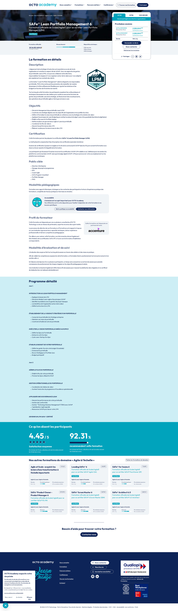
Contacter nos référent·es (86, 209)
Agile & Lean (48, 15)
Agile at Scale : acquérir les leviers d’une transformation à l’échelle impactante (45, 470)
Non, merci (8, 597)
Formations (63, 567)
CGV (110, 607)
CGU (114, 607)
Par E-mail (132, 56)
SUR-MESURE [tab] (143, 15)
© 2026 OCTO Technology (48, 607)
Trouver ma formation (127, 5)
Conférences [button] (108, 5)
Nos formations (39, 15)
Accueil (31, 15)
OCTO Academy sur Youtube (97, 576)
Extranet (143, 5)
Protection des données (100, 607)
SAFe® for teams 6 (121, 467)
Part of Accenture (62, 607)
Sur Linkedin (136, 56)
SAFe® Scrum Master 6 (82, 492)
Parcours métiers (65, 571)
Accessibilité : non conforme (125, 607)
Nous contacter (131, 47)
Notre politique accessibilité (65, 209)
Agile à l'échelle (57, 15)
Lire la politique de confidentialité (13, 593)
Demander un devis (131, 43)
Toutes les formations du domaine (137, 460)
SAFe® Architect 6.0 (121, 492)
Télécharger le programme (131, 50)
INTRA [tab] (131, 15)
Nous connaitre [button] (65, 5)
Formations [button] (79, 5)
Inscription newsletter (103, 572)
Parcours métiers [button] (93, 5)
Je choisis (19, 597)
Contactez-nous (89, 534)
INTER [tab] (120, 15)
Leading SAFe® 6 (79, 467)
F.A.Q (136, 607)
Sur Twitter (140, 56)
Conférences (64, 575)
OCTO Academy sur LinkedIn (92, 576)
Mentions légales (87, 607)
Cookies (5, 605)
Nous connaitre (64, 562)
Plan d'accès (99, 567)
